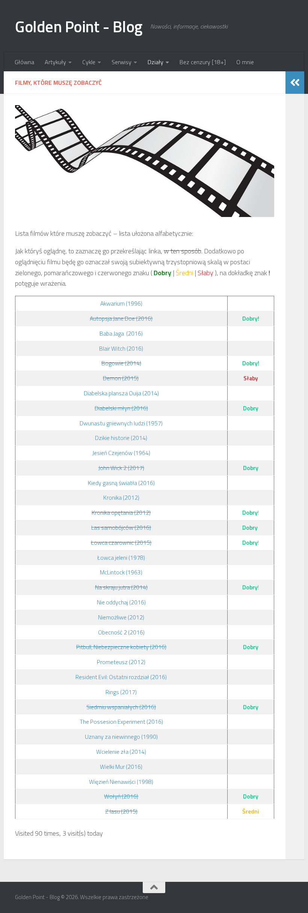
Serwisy (121, 61)
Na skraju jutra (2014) (121, 587)
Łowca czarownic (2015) (121, 542)
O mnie (245, 61)
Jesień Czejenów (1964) (121, 452)
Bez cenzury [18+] (203, 61)
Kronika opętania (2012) (121, 512)
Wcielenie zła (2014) (121, 751)
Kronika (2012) (121, 497)
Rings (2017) (121, 691)
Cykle (88, 61)
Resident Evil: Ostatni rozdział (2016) (121, 676)
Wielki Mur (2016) (121, 766)
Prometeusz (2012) (121, 661)
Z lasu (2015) (121, 811)
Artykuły (55, 61)
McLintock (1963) (121, 572)
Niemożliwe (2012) (121, 617)
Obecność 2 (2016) (121, 632)
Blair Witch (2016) (121, 348)
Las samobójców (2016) (121, 527)
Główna (24, 61)
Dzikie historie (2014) (121, 437)
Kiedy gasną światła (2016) (121, 482)
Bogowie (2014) (121, 363)
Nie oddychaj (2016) (121, 602)
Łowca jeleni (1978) (121, 557)
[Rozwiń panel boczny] (294, 82)
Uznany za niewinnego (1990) (121, 736)
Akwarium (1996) (121, 303)
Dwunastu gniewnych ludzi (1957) (121, 423)
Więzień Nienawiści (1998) (121, 781)
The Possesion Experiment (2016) (121, 721)
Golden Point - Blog (79, 26)
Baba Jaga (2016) (121, 333)
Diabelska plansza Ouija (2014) (121, 393)
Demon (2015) (121, 378)
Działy (155, 61)
